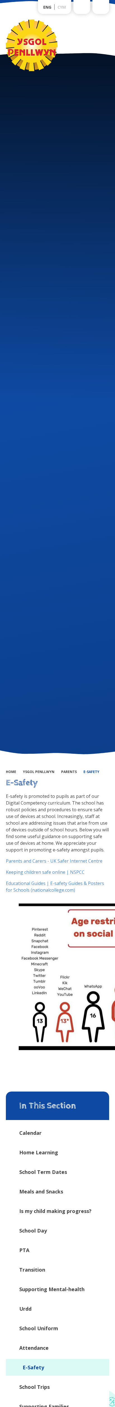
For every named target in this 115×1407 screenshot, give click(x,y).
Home (11, 771)
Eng (47, 7)
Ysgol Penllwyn (38, 771)
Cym (62, 7)
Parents (69, 771)
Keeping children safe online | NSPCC (45, 872)
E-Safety (91, 771)
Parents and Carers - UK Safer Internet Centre (54, 861)
